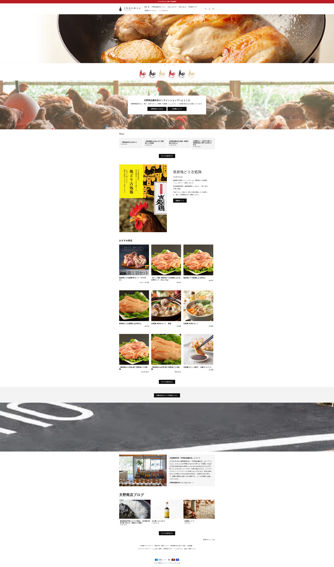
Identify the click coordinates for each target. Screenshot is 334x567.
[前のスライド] (161, 65)
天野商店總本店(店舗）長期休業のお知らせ (178, 142)
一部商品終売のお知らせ (129, 142)
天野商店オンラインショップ (164, 563)
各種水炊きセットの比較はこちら (167, 395)
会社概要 (189, 545)
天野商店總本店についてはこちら (180, 482)
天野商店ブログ (167, 548)
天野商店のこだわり (157, 109)
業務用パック (180, 200)
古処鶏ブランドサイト (146, 545)
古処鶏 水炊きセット (190, 323)
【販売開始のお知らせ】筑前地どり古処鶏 (154, 142)
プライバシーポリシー (144, 548)
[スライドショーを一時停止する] (173, 65)
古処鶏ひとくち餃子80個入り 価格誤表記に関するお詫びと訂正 (202, 142)
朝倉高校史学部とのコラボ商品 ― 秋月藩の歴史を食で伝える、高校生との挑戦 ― (135, 522)
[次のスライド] (169, 65)
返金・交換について (190, 548)
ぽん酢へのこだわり (158, 521)
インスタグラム (178, 548)
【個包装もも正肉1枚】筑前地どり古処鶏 (133, 368)
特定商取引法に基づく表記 (178, 545)
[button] (206, 9)
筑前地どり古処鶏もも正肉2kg (194, 278)
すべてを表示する (167, 156)
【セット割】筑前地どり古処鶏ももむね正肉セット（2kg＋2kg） (165, 279)
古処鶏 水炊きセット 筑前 (161, 323)
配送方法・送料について (162, 545)
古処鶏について (177, 109)
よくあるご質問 (157, 548)
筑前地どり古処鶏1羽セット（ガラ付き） (132, 279)
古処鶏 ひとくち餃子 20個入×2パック (197, 367)
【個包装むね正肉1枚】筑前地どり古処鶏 (165, 368)
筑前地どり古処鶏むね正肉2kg (130, 323)
